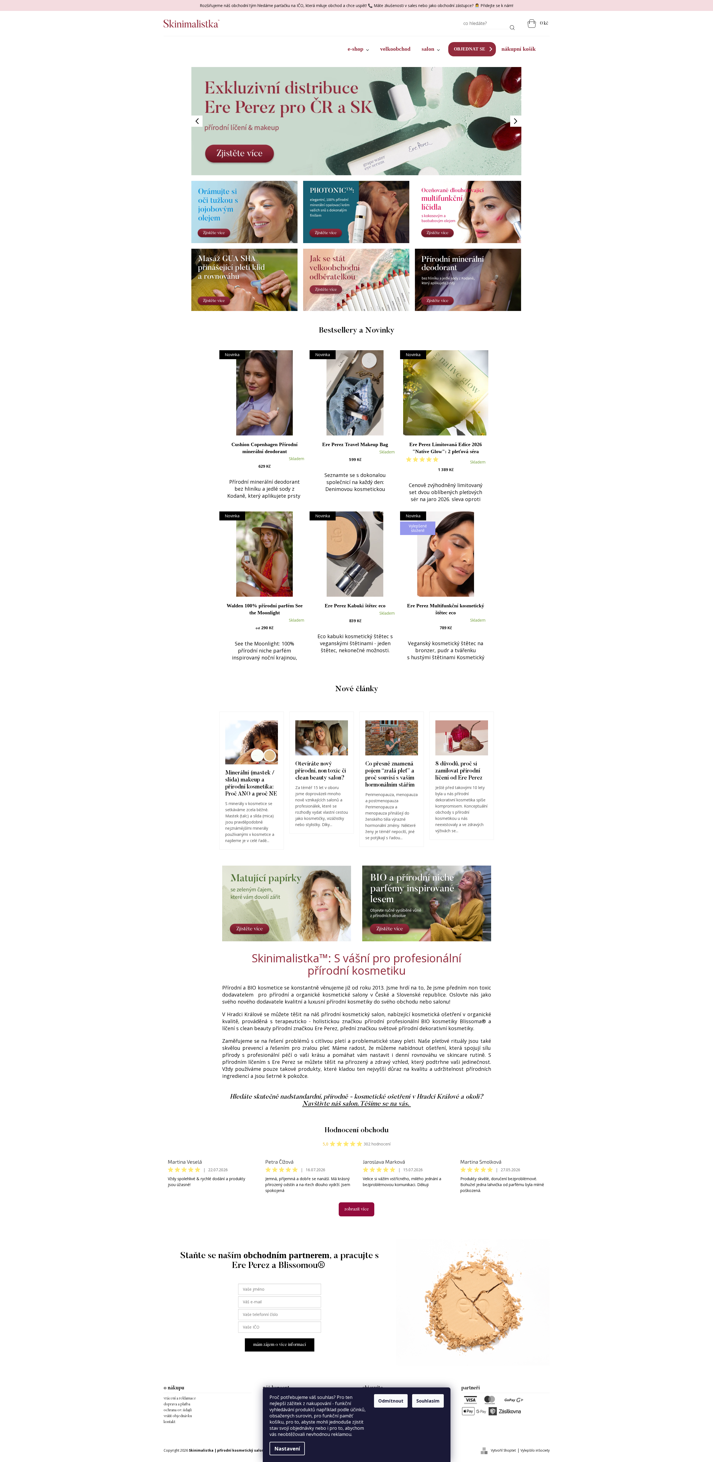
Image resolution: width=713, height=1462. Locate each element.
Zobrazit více (356, 1209)
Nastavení (287, 1448)
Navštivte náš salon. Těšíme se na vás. (356, 1104)
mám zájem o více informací (279, 1345)
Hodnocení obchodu (357, 1130)
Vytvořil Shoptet (503, 1450)
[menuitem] (358, 49)
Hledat (512, 26)
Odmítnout (390, 1401)
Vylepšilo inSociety (535, 1450)
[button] (216, 121)
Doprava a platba (177, 1404)
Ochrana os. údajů (178, 1410)
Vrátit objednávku (178, 1416)
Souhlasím (428, 1401)
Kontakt (169, 1422)
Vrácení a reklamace (180, 1399)
